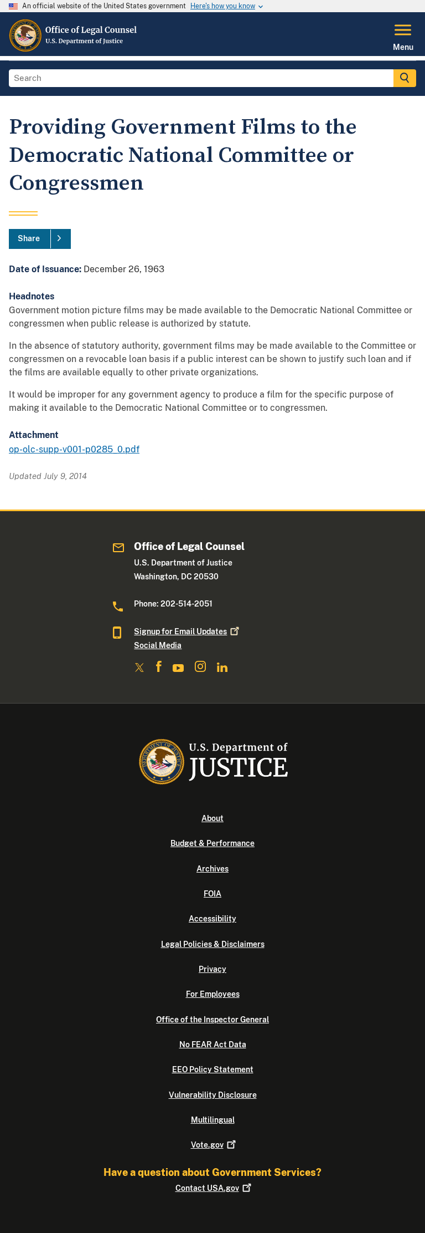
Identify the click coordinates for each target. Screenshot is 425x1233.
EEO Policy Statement (212, 1069)
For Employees (213, 994)
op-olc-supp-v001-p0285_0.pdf (74, 449)
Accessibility (212, 918)
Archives (212, 868)
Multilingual (213, 1119)
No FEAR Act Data (212, 1044)
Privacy (212, 969)
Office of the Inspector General (212, 1019)
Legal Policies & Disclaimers (213, 944)
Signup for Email (180, 631)
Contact (207, 1188)
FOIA (212, 893)
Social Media (158, 645)
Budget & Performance (212, 843)
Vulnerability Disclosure (213, 1095)
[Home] (74, 49)
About (212, 818)
